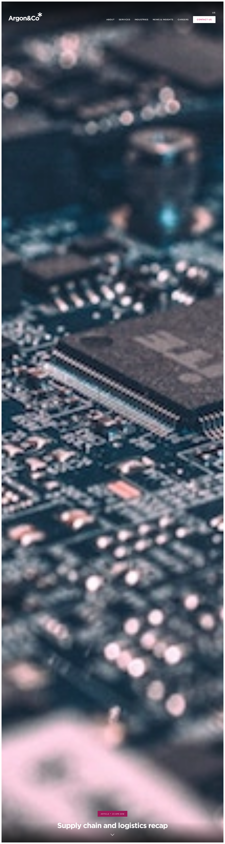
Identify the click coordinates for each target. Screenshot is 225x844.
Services (124, 19)
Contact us (204, 19)
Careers (183, 19)
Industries (141, 19)
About (110, 19)
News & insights (163, 19)
